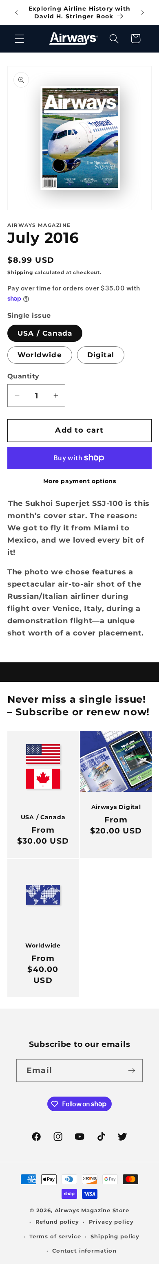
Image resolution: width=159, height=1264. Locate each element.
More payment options (79, 481)
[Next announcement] (143, 13)
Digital (100, 355)
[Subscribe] (131, 1070)
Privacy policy (111, 1221)
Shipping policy (115, 1236)
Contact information (84, 1250)
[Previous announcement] (16, 13)
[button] (20, 38)
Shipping (20, 272)
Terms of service (55, 1236)
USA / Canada (45, 333)
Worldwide (40, 355)
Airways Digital (116, 807)
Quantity (23, 376)
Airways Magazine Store (92, 1210)
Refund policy (57, 1221)
